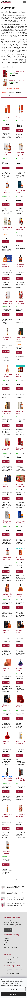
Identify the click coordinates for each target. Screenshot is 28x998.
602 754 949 (11, 962)
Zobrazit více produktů (13, 88)
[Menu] (24, 2)
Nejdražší (18, 92)
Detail (6, 242)
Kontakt (6, 940)
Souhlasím (13, 994)
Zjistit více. (16, 925)
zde (20, 985)
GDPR (6, 949)
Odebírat (8, 930)
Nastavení (13, 989)
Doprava (6, 945)
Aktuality (6, 938)
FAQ (5, 942)
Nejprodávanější (6, 96)
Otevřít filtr (14, 100)
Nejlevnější (11, 92)
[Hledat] (16, 2)
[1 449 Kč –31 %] (7, 772)
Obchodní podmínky (10, 947)
